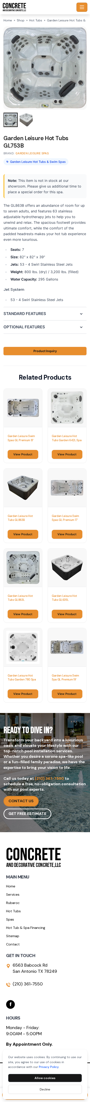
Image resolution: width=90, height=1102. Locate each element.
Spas (10, 919)
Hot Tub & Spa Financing (25, 927)
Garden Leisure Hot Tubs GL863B (20, 518)
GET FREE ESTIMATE (27, 813)
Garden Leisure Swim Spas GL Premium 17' (65, 518)
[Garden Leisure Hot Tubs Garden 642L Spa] (67, 408)
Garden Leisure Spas (32, 153)
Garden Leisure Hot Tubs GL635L (64, 598)
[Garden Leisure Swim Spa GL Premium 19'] (67, 647)
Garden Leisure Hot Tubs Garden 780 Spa (22, 677)
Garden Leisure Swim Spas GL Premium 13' (21, 438)
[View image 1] (10, 120)
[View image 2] (26, 120)
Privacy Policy (49, 1067)
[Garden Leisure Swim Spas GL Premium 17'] (67, 487)
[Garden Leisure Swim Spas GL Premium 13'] (23, 408)
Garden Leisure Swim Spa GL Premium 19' (65, 677)
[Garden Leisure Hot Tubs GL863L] (23, 567)
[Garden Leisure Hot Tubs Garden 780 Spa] (23, 647)
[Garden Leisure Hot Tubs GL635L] (67, 567)
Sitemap (12, 936)
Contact (13, 944)
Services (12, 894)
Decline (45, 1089)
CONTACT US (21, 801)
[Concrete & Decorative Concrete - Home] (39, 7)
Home (7, 20)
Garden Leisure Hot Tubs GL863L (20, 598)
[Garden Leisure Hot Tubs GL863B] (23, 487)
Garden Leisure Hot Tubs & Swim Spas (38, 162)
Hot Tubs (35, 20)
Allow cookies (45, 1078)
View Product (22, 454)
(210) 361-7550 (49, 778)
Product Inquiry (45, 351)
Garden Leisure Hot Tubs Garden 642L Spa (67, 438)
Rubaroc (13, 903)
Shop (20, 20)
